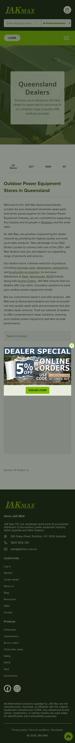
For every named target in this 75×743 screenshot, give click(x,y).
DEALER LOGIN (37, 390)
